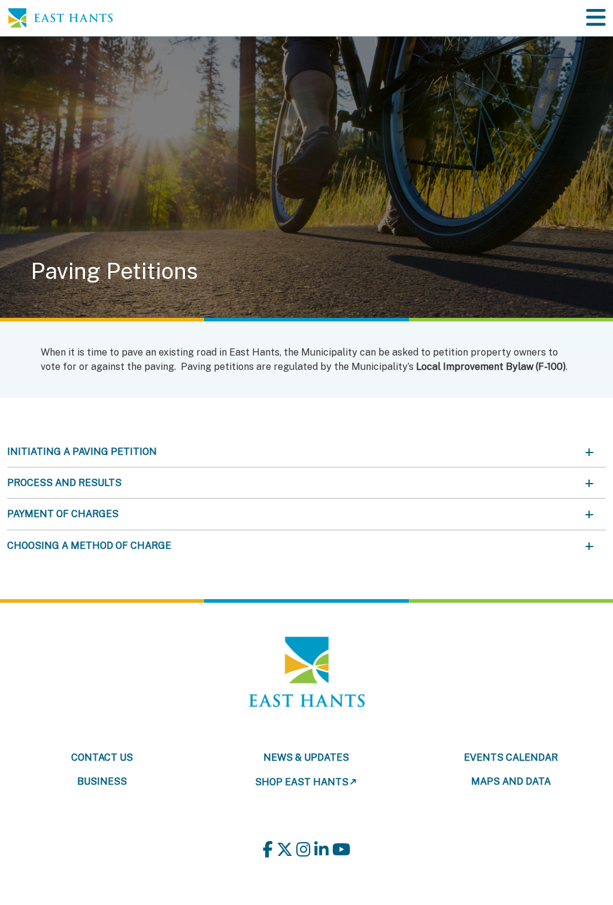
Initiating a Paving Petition (82, 451)
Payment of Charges (63, 514)
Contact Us (102, 757)
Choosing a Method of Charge (89, 545)
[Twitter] (285, 849)
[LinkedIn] (321, 849)
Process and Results (64, 482)
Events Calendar (511, 757)
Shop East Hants (301, 782)
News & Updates (306, 757)
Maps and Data (511, 781)
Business (102, 781)
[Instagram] (303, 849)
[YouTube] (341, 849)
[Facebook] (268, 849)
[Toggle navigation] (596, 17)
